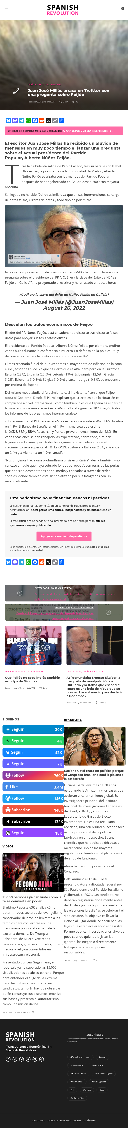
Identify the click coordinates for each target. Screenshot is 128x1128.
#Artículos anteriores (80, 1057)
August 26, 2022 (64, 308)
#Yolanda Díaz (77, 1098)
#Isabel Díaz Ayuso (103, 1073)
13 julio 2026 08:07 (20, 1012)
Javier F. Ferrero (12, 688)
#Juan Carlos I (76, 1081)
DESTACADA (41, 588)
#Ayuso (102, 1057)
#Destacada (97, 1065)
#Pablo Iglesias (99, 1081)
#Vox (102, 1089)
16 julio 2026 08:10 (81, 960)
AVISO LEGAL (38, 1120)
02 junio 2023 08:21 (28, 688)
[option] (33, 657)
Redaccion (32, 102)
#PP (72, 1089)
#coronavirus (76, 1065)
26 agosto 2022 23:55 (47, 102)
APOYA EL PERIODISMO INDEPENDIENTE (87, 130)
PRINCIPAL (55, 84)
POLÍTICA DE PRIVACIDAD (58, 1120)
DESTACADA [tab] (73, 720)
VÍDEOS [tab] (7, 846)
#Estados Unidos (78, 1073)
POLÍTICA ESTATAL (38, 84)
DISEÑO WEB (90, 1120)
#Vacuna (87, 1089)
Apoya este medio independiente (64, 536)
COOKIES (77, 1120)
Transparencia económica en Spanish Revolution (29, 1048)
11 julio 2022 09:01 (84, 702)
